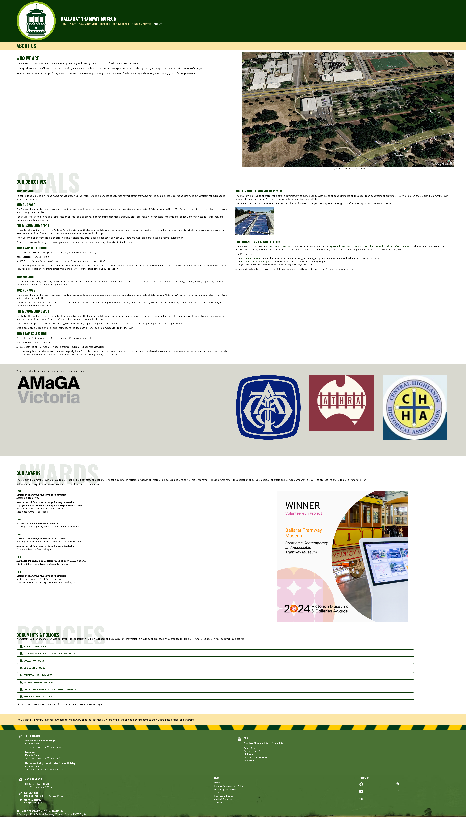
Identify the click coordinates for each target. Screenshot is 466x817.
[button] (361, 784)
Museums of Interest (223, 796)
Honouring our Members (225, 789)
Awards (217, 793)
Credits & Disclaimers (223, 799)
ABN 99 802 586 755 (280, 246)
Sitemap (218, 802)
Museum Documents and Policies (229, 786)
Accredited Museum (251, 258)
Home (217, 783)
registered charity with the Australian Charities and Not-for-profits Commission (371, 246)
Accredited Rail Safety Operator (257, 261)
